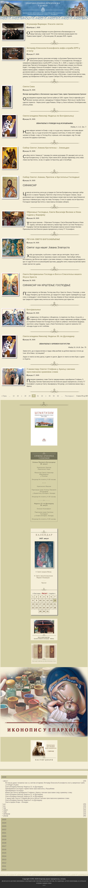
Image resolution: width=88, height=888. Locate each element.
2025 (4, 819)
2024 (4, 823)
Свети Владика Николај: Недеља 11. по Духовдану (24, 794)
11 (44, 600)
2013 (4, 859)
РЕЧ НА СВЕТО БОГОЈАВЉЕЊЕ (43, 239)
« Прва (4, 396)
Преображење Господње (14, 790)
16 (37, 604)
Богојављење (34, 309)
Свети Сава (29, 86)
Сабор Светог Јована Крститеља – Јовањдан (46, 148)
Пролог (43, 583)
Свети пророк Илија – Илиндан (16, 802)
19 (47, 604)
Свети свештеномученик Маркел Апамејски (44, 576)
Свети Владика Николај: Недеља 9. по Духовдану (23, 800)
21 (55, 604)
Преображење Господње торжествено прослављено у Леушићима (29, 788)
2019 (4, 839)
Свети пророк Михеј (44, 572)
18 (44, 604)
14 (55, 600)
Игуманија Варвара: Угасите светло (45, 24)
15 (33, 604)
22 (33, 608)
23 (37, 608)
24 (40, 608)
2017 (4, 846)
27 (51, 608)
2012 (4, 863)
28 (25, 396)
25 (44, 608)
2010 (4, 869)
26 (47, 608)
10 (13, 396)
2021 (4, 833)
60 (58, 396)
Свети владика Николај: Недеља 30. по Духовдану (48, 336)
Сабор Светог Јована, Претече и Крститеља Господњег (51, 177)
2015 (4, 853)
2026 (4, 777)
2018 (4, 843)
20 (18, 396)
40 (49, 396)
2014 (4, 856)
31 (38, 396)
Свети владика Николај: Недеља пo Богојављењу (48, 116)
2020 (4, 836)
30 (44, 611)
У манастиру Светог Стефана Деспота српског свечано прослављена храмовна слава (37, 798)
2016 (4, 849)
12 (47, 600)
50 (54, 396)
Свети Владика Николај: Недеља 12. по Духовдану (24, 787)
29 (29, 396)
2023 (4, 826)
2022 (4, 829)
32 (42, 396)
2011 (4, 866)
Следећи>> (52, 593)
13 (51, 600)
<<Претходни (36, 593)
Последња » (69, 396)
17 (40, 604)
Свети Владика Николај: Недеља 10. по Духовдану (24, 796)
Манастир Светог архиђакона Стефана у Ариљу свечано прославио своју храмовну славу (38, 792)
